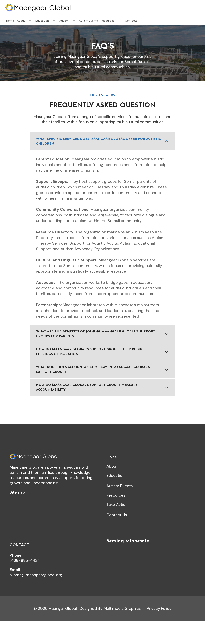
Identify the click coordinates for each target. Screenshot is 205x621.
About (21, 20)
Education (42, 20)
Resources (107, 20)
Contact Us (116, 514)
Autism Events (88, 20)
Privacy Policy (159, 608)
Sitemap (17, 492)
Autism (64, 20)
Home (10, 20)
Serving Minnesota (128, 541)
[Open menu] (196, 8)
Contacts (131, 20)
